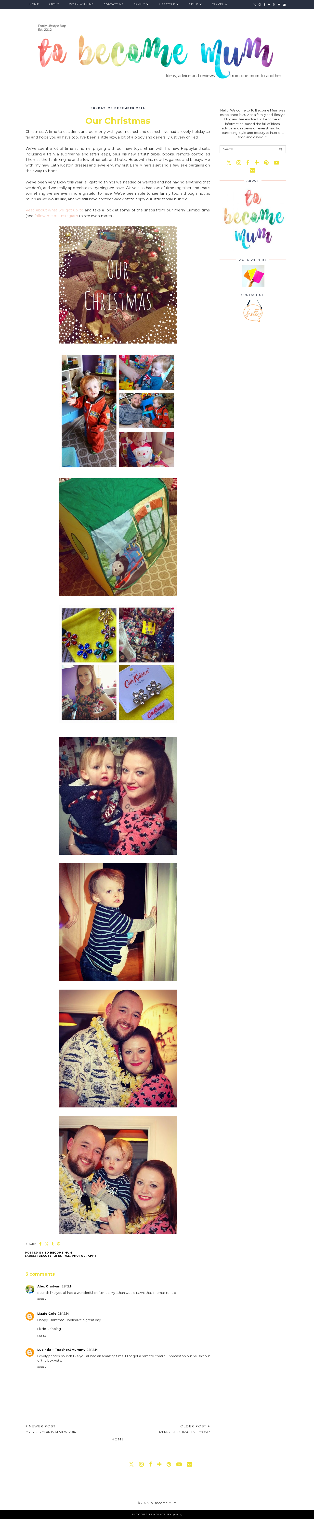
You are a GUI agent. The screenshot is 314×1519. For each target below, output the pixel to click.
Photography (84, 1255)
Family (139, 4)
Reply (42, 1299)
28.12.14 (67, 1286)
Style (193, 4)
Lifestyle (167, 4)
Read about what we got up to (54, 210)
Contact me (114, 4)
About (54, 4)
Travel (218, 4)
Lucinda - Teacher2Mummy (61, 1350)
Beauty (45, 1255)
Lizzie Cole (46, 1313)
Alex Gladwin (48, 1286)
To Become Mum (163, 1503)
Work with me (81, 4)
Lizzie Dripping (49, 1329)
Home (34, 4)
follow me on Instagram (56, 216)
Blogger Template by (157, 1514)
